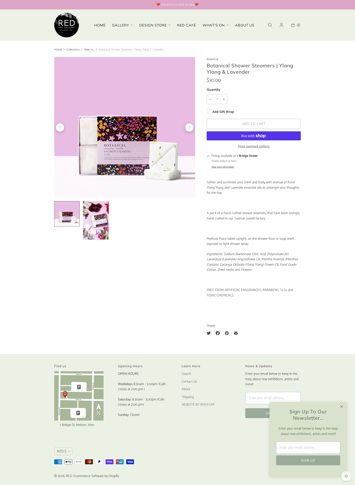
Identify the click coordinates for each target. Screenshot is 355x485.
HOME (100, 25)
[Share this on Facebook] (217, 333)
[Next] (189, 127)
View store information (222, 167)
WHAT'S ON (214, 25)
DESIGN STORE (153, 25)
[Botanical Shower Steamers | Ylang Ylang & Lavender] (124, 127)
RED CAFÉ (186, 25)
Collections (73, 49)
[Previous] (60, 127)
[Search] (270, 25)
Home (58, 49)
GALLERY (120, 25)
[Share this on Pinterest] (226, 333)
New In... (89, 49)
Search (186, 374)
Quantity (213, 90)
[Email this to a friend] (235, 333)
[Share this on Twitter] (210, 333)
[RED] (66, 25)
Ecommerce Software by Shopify (96, 476)
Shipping (188, 397)
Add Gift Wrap (223, 112)
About (186, 389)
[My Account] (281, 25)
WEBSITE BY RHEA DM (198, 404)
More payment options (254, 146)
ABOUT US (245, 25)
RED (69, 476)
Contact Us (189, 381)
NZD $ (61, 451)
